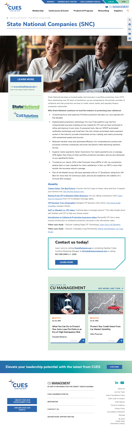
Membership (38, 11)
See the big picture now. (73, 191)
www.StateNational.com (24, 86)
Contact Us (53, 409)
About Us (121, 389)
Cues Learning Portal (57, 394)
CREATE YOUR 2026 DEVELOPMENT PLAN (22, 401)
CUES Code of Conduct (116, 399)
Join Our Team (119, 392)
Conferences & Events (59, 11)
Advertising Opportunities (60, 417)
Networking (103, 11)
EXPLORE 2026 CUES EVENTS (22, 409)
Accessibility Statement (116, 412)
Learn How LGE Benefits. (110, 224)
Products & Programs (83, 11)
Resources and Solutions (18, 18)
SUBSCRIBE (114, 367)
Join (123, 2)
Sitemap (122, 415)
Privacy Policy (120, 409)
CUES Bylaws (120, 402)
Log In (111, 2)
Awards (50, 2)
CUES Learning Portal (90, 2)
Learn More (66, 262)
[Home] (12, 6)
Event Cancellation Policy (115, 395)
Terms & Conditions (118, 405)
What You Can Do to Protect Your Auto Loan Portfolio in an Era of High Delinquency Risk (67, 329)
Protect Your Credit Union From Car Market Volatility (105, 328)
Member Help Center (67, 2)
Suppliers (118, 11)
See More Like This (109, 288)
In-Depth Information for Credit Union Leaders (70, 387)
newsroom (52, 402)
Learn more (26, 79)
